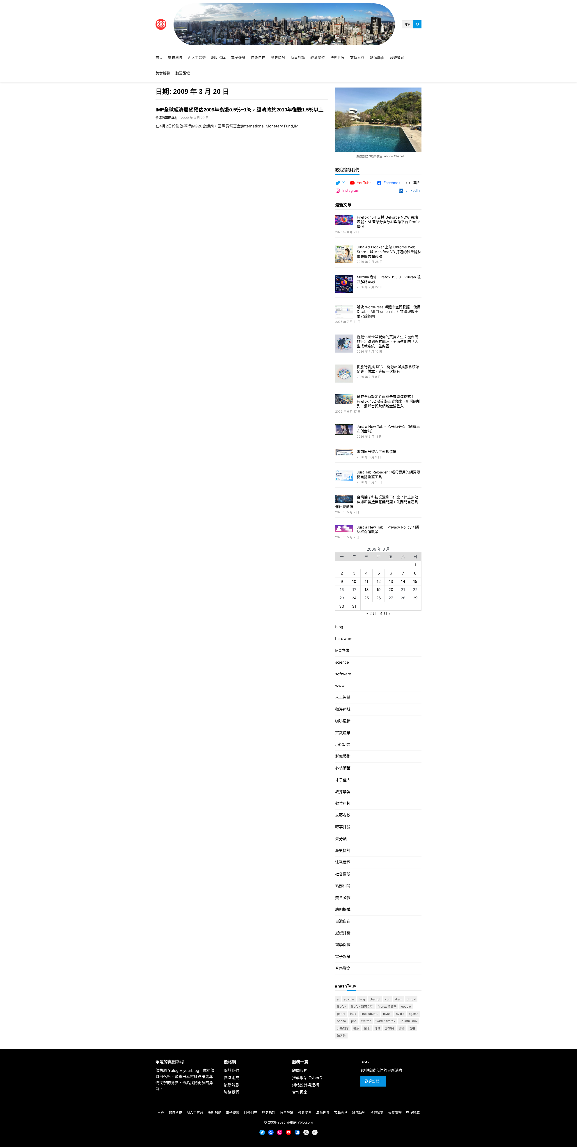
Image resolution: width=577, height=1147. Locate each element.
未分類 (341, 839)
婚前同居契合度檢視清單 (376, 451)
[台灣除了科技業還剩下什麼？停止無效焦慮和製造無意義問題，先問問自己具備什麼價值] (344, 499)
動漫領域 (342, 709)
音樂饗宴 (342, 968)
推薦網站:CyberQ (307, 1077)
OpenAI (341, 1021)
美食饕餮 (342, 897)
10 (354, 581)
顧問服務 (299, 1070)
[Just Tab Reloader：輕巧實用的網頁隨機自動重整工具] (344, 476)
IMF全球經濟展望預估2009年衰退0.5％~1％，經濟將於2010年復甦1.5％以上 (240, 110)
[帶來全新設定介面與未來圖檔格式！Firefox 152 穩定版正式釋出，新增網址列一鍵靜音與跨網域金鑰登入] (344, 399)
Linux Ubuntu (369, 1013)
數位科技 (342, 803)
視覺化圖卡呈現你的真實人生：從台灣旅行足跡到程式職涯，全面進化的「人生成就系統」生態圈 (387, 341)
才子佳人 (342, 780)
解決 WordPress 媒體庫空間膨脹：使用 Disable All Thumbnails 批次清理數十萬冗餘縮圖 (389, 312)
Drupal (411, 999)
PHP (354, 1021)
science (342, 662)
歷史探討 (342, 850)
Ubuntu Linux (408, 1021)
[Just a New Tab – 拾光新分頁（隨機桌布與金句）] (344, 430)
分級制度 (343, 1028)
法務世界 (342, 862)
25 (366, 598)
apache (349, 999)
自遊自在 (342, 921)
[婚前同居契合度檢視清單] (344, 452)
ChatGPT (375, 999)
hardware (344, 638)
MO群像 (342, 650)
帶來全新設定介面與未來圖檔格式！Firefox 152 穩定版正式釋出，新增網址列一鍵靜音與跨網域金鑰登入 (388, 401)
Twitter (366, 1021)
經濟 (402, 1028)
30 (341, 606)
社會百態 (342, 874)
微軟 (356, 1028)
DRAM (398, 999)
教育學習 (342, 791)
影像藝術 (342, 756)
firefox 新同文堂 (362, 1006)
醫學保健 (342, 944)
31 (354, 606)
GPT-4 (341, 1013)
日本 (367, 1028)
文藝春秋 (342, 815)
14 (403, 581)
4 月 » (385, 613)
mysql (387, 1013)
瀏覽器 (389, 1028)
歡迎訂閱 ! (373, 1081)
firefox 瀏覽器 (387, 1006)
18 (366, 589)
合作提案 (299, 1092)
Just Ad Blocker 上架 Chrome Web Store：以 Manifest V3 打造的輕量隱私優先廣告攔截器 (389, 252)
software (343, 674)
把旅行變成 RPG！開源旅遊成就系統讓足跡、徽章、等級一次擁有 (388, 369)
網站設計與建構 (305, 1085)
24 (354, 598)
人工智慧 (342, 697)
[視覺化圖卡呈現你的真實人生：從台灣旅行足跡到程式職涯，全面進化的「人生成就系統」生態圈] (344, 344)
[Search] (417, 24)
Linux (353, 1013)
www (340, 685)
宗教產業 (342, 733)
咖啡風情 (342, 721)
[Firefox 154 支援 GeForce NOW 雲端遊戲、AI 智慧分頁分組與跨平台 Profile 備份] (344, 220)
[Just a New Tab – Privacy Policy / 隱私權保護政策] (344, 529)
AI (338, 999)
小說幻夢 (342, 744)
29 (415, 598)
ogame (413, 1013)
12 (379, 581)
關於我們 (231, 1070)
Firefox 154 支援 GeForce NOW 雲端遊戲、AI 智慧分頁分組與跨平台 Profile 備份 (388, 222)
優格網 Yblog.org (299, 1122)
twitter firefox (385, 1021)
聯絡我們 (231, 1092)
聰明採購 (342, 909)
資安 (412, 1028)
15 (415, 581)
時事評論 (342, 827)
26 (378, 598)
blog (339, 627)
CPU (387, 999)
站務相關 (342, 886)
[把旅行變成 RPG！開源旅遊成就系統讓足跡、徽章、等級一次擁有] (344, 374)
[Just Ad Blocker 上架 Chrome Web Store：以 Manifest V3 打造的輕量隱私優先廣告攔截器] (344, 254)
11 (366, 581)
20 (391, 589)
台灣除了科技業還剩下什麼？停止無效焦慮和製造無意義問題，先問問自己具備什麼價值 (376, 502)
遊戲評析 (342, 933)
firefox (341, 1006)
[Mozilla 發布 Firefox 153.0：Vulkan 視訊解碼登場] (344, 284)
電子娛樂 (342, 956)
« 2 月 (371, 613)
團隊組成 (231, 1077)
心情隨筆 (342, 768)
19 (378, 589)
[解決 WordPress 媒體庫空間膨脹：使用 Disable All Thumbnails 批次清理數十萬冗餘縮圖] (344, 312)
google (406, 1006)
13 (391, 581)
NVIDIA (400, 1013)
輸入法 (341, 1035)
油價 (377, 1028)
